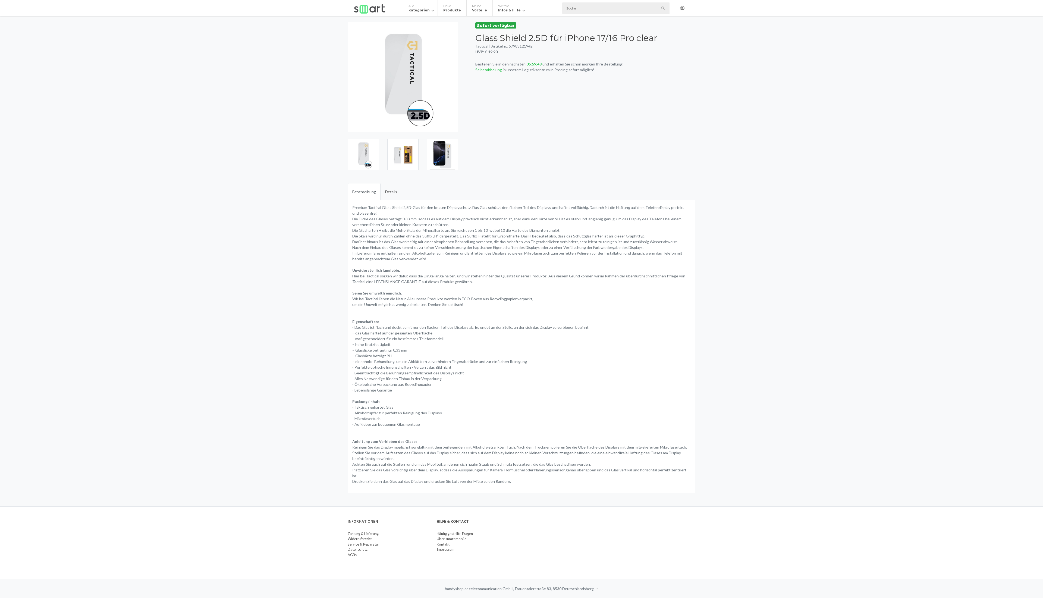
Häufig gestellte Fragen (455, 533)
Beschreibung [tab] (364, 191)
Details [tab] (391, 191)
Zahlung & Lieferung (363, 533)
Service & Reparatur (363, 544)
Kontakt (443, 544)
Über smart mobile (451, 539)
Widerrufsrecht (360, 539)
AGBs (352, 555)
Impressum (445, 549)
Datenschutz (357, 549)
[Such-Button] (663, 8)
